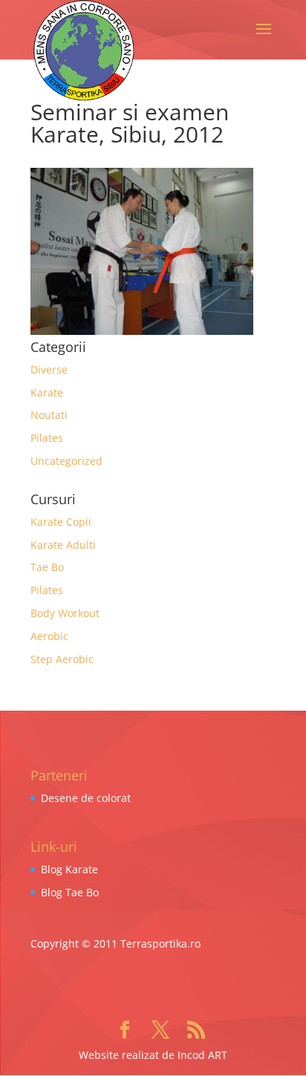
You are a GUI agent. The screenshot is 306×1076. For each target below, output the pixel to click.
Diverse (49, 369)
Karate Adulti (63, 545)
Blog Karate (69, 869)
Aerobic (49, 636)
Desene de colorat (86, 798)
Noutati (49, 415)
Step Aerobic (62, 659)
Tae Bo (47, 567)
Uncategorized (66, 461)
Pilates (46, 438)
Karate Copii (60, 522)
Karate (46, 392)
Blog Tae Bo (70, 892)
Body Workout (65, 613)
